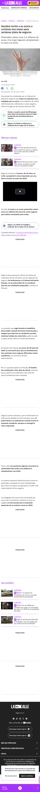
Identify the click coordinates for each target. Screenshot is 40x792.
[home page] (20, 706)
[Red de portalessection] (37, 743)
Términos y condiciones (16, 761)
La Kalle (4, 21)
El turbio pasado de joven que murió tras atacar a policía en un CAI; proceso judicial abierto (26, 150)
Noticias (12, 21)
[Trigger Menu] (3, 3)
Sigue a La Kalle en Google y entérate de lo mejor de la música (21, 226)
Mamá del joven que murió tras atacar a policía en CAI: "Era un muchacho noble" (25, 164)
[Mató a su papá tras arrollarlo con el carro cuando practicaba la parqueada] (7, 593)
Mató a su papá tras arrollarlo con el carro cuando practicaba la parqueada (25, 595)
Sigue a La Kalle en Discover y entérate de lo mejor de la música (21, 124)
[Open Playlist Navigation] (37, 788)
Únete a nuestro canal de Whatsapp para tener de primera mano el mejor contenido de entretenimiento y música (22, 115)
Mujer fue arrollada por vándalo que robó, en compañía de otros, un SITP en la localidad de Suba (26, 608)
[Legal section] (37, 754)
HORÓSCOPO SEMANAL (19, 8)
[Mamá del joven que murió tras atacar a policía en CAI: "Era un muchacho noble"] (7, 162)
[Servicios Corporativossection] (37, 748)
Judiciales (20, 21)
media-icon (20, 788)
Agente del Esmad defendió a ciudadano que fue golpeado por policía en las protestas (26, 621)
